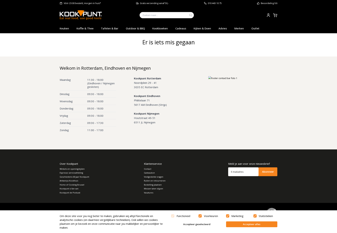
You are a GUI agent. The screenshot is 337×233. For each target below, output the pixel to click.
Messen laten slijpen (153, 188)
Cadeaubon (149, 172)
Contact (147, 169)
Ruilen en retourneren (155, 180)
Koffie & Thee (85, 28)
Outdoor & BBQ (135, 28)
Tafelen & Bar (109, 28)
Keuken (64, 28)
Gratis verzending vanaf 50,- (154, 3)
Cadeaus (180, 28)
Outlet (255, 28)
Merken (239, 28)
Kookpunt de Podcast (70, 192)
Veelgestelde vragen (153, 176)
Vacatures (148, 192)
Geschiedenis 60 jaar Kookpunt (74, 176)
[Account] (268, 15)
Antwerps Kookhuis (69, 180)
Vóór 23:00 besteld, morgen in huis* (82, 3)
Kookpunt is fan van (69, 188)
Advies (223, 28)
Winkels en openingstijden (72, 169)
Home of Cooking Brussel (72, 184)
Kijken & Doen (202, 28)
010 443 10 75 (215, 3)
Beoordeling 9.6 (269, 3)
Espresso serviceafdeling (71, 172)
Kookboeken (160, 28)
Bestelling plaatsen (153, 184)
